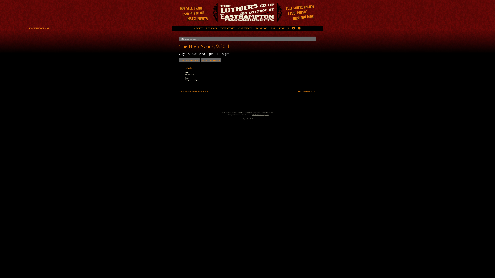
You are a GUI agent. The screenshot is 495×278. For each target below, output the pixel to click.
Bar (273, 28)
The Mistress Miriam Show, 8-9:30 (193, 91)
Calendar (245, 28)
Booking (261, 28)
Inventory (227, 28)
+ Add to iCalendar (211, 60)
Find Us (284, 28)
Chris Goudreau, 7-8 (306, 91)
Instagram (299, 28)
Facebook (293, 28)
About (198, 28)
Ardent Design (249, 119)
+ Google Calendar (189, 60)
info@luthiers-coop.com (260, 115)
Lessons (211, 28)
